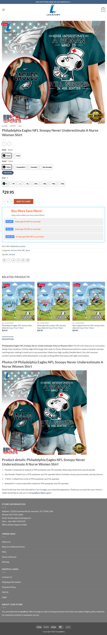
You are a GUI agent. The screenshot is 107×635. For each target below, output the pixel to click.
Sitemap (5, 562)
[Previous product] (9, 144)
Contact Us (7, 577)
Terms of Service (9, 557)
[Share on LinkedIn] (28, 260)
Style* (4, 161)
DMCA (5, 592)
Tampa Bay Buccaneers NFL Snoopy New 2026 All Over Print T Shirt (51, 326)
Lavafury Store (39, 493)
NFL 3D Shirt (10, 255)
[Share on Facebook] (9, 260)
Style (4, 150)
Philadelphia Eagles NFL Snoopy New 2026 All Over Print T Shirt (17, 326)
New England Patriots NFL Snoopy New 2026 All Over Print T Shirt (88, 326)
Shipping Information (11, 582)
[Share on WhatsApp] (4, 260)
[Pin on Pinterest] (23, 260)
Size (4, 178)
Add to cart (23, 201)
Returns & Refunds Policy (13, 546)
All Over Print (16, 250)
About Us (6, 541)
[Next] (105, 308)
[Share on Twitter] (14, 260)
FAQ (4, 551)
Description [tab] (8, 339)
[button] (3, 10)
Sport (13, 126)
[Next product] (4, 144)
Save (5, 24)
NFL (20, 126)
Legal (4, 597)
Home (5, 126)
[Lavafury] (53, 10)
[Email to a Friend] (18, 260)
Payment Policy (9, 587)
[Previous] (2, 308)
